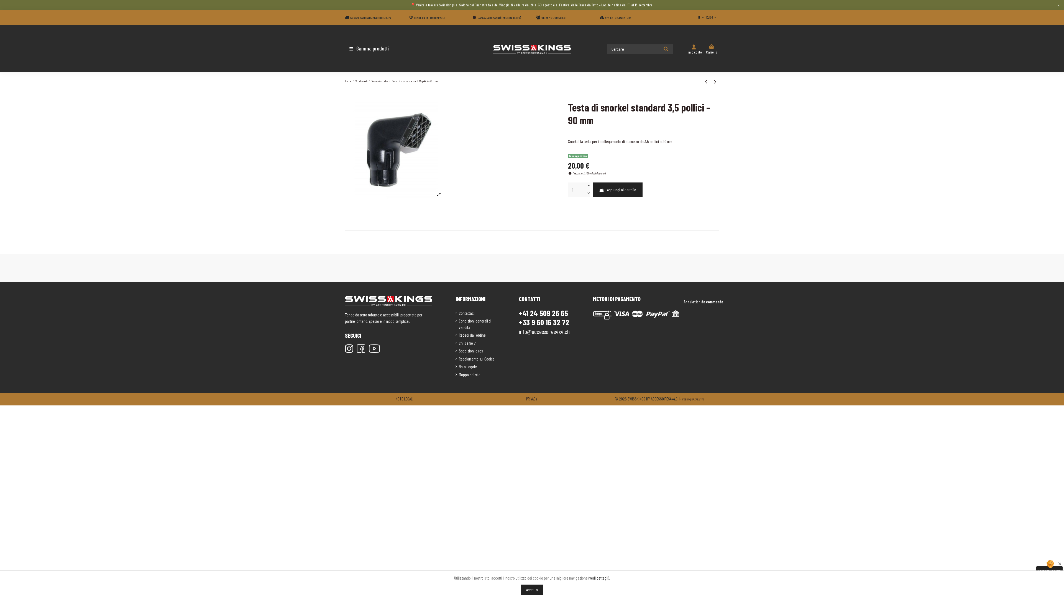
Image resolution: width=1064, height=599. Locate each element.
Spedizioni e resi (471, 350)
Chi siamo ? (467, 343)
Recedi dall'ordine (472, 335)
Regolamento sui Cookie (477, 358)
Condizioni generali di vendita (475, 324)
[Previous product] (706, 81)
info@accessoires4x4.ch (544, 331)
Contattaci (467, 313)
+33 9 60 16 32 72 (544, 322)
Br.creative (697, 399)
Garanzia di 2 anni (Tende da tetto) (499, 17)
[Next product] (715, 81)
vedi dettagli (598, 577)
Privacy (532, 398)
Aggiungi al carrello (621, 189)
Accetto (532, 589)
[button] (377, 48)
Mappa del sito (469, 374)
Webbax (686, 399)
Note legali (404, 398)
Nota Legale (468, 366)
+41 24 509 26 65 (543, 313)
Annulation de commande (703, 301)
